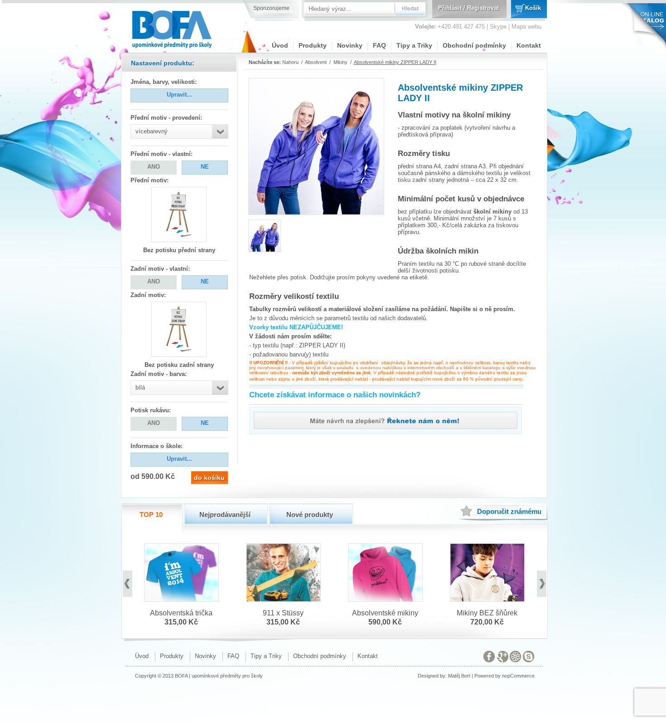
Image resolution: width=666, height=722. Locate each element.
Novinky (349, 45)
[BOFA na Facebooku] (489, 658)
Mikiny (340, 62)
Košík (533, 8)
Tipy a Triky (414, 45)
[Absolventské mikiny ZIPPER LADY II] (264, 249)
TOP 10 (151, 514)
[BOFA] (172, 26)
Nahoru (290, 62)
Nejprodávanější (225, 514)
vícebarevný (151, 131)
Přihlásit (450, 8)
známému (509, 511)
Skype (498, 26)
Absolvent (316, 62)
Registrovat (483, 8)
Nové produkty (309, 514)
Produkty (313, 45)
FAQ (379, 45)
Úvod (280, 45)
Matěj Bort (459, 675)
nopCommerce (518, 675)
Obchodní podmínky (474, 45)
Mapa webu (526, 26)
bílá (140, 387)
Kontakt (528, 45)
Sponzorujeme (271, 8)
